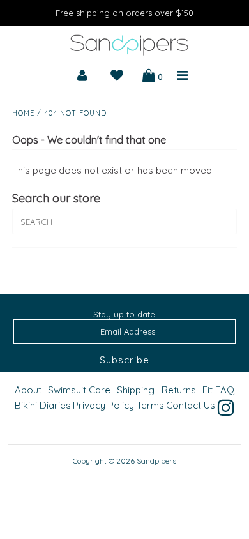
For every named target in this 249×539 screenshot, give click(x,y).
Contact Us (190, 405)
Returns (179, 390)
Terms (150, 405)
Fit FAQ (218, 390)
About (28, 390)
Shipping (136, 390)
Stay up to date (124, 314)
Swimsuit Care (79, 390)
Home (23, 113)
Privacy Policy (103, 405)
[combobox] (124, 221)
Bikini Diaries (43, 405)
